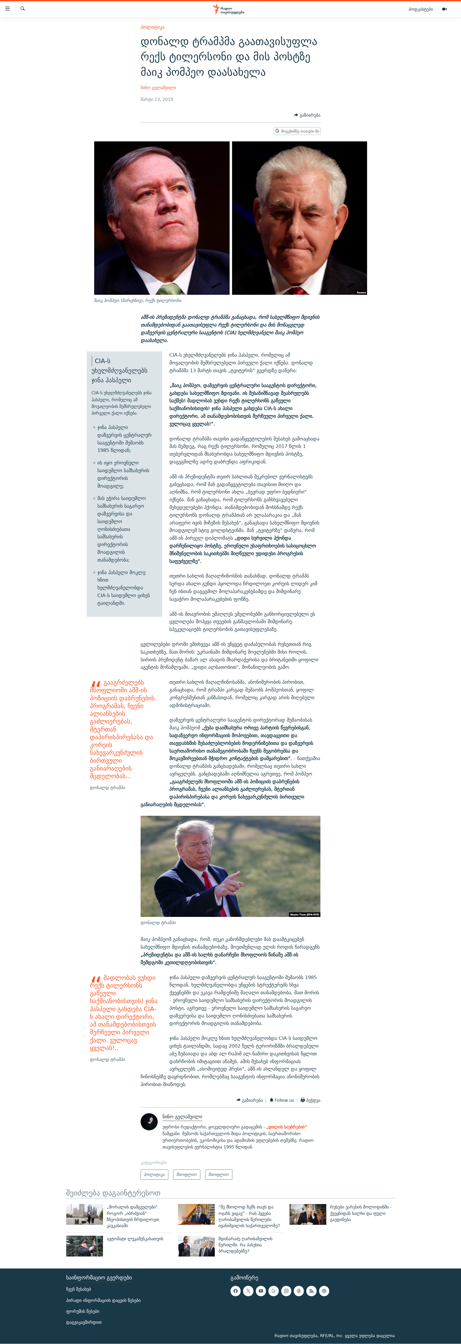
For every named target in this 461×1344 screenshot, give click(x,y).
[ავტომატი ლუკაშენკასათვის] (84, 1246)
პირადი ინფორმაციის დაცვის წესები (103, 1300)
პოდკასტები (420, 9)
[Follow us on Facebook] (235, 1291)
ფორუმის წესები (82, 1311)
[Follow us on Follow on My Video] (273, 1291)
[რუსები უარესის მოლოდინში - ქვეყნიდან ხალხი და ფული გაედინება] (307, 1214)
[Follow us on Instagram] (286, 1291)
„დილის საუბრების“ (286, 1127)
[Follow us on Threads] (299, 1291)
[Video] (444, 9)
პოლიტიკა (153, 27)
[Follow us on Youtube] (261, 1291)
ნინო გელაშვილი (158, 87)
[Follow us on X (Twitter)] (248, 1291)
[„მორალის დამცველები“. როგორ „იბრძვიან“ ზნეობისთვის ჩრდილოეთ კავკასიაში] (84, 1214)
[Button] (307, 115)
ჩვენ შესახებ (78, 1289)
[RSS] (311, 1291)
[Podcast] (324, 1291)
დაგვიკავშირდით (84, 1322)
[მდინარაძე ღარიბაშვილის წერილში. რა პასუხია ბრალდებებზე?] (196, 1246)
